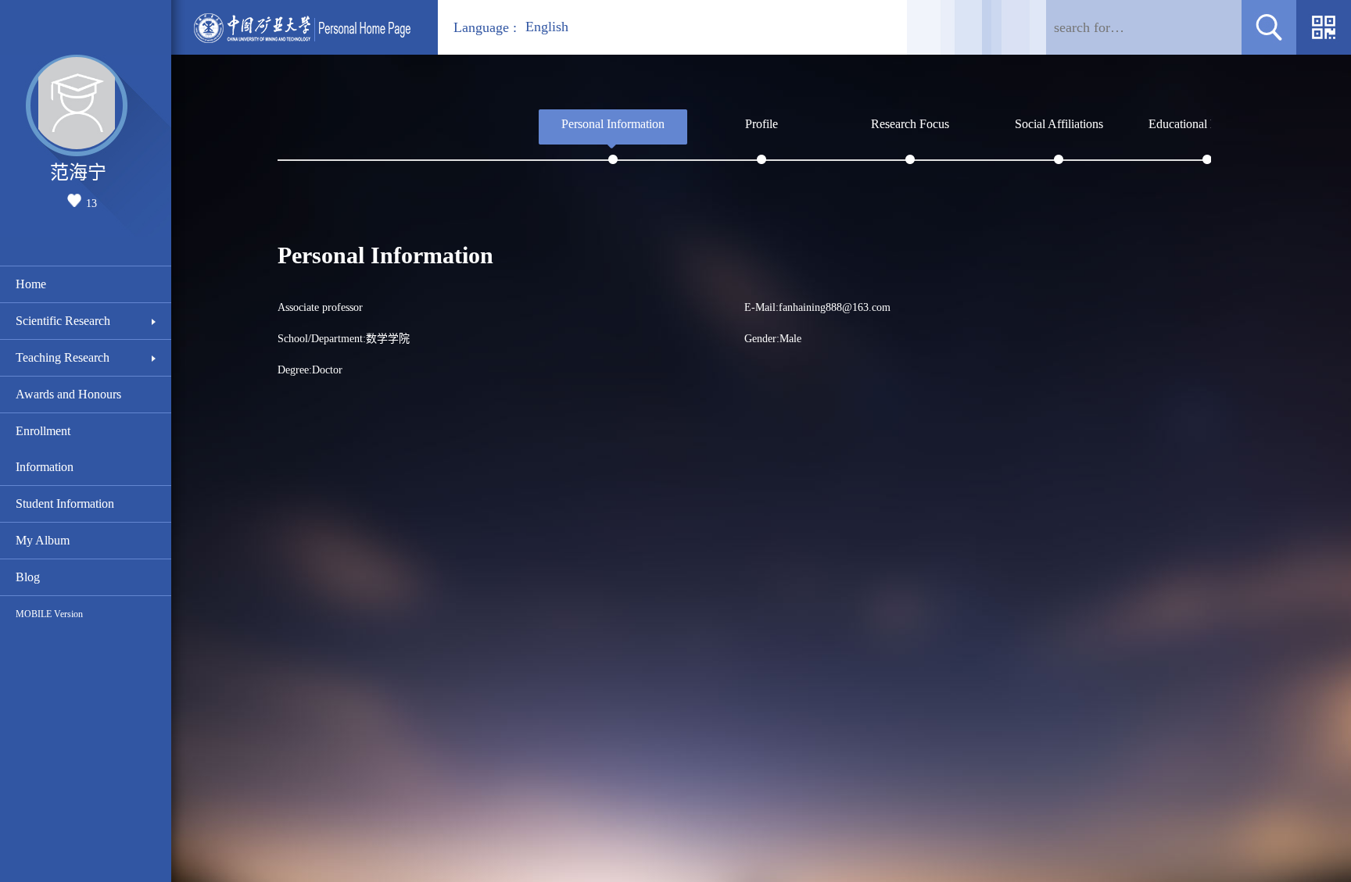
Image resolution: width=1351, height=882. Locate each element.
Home (31, 284)
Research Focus (910, 123)
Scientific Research (63, 320)
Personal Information (613, 123)
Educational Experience (1207, 123)
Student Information (65, 503)
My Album (43, 540)
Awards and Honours (68, 394)
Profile (761, 123)
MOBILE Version (49, 614)
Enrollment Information (44, 448)
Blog (28, 577)
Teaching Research (62, 357)
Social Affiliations (1059, 123)
